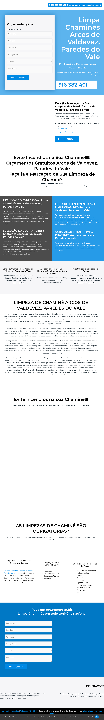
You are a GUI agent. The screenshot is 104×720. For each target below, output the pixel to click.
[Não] (101, 717)
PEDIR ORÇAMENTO (18, 78)
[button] (75, 5)
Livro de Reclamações (10, 711)
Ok (97, 717)
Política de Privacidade (29, 711)
